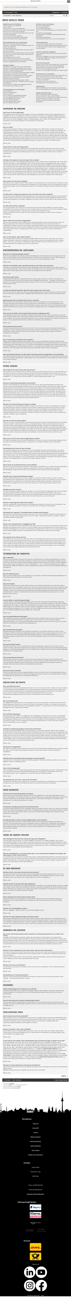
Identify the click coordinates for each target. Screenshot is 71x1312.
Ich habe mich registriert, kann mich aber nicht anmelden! (19, 30)
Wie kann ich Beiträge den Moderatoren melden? (16, 80)
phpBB (10, 1085)
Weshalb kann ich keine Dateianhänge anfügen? (16, 77)
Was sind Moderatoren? (42, 27)
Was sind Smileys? (8, 94)
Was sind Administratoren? (43, 25)
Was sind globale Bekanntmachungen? (14, 97)
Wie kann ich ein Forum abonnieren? (46, 81)
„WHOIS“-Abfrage (11, 1045)
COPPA (33, 163)
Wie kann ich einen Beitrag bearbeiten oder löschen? (17, 68)
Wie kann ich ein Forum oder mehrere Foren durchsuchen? (51, 64)
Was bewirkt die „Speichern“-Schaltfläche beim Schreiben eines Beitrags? (18, 82)
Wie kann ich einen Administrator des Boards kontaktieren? (48, 101)
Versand (36, 1132)
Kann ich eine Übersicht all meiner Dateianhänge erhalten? (52, 89)
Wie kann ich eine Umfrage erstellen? (13, 71)
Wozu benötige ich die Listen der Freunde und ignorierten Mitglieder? (51, 54)
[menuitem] (15, 12)
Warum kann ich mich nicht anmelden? (14, 31)
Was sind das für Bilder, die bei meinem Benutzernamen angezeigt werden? (18, 55)
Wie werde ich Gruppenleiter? (44, 33)
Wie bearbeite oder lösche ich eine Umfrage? (15, 74)
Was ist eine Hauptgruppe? (43, 37)
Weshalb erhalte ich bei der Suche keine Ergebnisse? (50, 66)
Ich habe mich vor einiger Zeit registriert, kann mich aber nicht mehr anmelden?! (18, 33)
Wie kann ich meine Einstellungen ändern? (14, 44)
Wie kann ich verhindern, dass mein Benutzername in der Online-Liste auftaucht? (18, 46)
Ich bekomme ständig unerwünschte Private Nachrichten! (51, 45)
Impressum (35, 1123)
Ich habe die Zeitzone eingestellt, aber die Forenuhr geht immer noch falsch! (18, 50)
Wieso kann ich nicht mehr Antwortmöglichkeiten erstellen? (19, 72)
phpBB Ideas (23, 1032)
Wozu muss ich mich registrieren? (12, 25)
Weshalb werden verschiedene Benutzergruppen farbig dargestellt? (50, 35)
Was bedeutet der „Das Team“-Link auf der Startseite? (50, 39)
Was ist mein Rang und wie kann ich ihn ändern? (16, 58)
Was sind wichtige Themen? (10, 100)
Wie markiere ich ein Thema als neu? (13, 86)
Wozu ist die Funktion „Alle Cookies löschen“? (15, 39)
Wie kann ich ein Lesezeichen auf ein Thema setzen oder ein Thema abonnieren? (51, 79)
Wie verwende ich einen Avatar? (11, 57)
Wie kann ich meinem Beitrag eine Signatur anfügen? (17, 69)
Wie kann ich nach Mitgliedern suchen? (46, 69)
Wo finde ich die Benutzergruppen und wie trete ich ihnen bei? (51, 30)
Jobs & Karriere (35, 1150)
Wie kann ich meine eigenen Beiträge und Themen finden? (52, 70)
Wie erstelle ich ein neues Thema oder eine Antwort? (17, 66)
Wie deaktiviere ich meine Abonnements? (47, 83)
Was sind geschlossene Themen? (12, 101)
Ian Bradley (11, 1083)
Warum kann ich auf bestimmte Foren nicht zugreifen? (17, 75)
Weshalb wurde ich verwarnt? (11, 78)
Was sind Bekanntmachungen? (11, 98)
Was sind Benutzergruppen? (43, 28)
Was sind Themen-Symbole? (11, 102)
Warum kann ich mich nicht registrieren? (14, 28)
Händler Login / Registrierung (35, 1154)
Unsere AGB (35, 1128)
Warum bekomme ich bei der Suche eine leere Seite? (50, 67)
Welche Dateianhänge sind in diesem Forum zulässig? (51, 88)
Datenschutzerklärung (35, 1141)
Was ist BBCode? (7, 91)
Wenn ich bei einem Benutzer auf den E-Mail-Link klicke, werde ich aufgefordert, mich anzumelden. (18, 61)
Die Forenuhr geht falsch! (10, 48)
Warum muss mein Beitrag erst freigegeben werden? (17, 84)
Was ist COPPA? (7, 27)
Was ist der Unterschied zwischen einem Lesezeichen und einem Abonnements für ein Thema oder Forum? (51, 76)
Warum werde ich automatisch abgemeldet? (15, 37)
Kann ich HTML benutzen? (10, 92)
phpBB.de (52, 307)
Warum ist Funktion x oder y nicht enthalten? (48, 96)
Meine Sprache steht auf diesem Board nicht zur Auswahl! (18, 53)
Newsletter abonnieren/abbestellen (35, 1194)
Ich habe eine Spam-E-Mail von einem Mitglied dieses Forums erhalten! (50, 47)
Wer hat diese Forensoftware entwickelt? (46, 94)
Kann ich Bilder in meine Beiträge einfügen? (15, 95)
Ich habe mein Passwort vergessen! (12, 36)
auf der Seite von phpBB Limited (46, 1021)
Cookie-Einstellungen (35, 1146)
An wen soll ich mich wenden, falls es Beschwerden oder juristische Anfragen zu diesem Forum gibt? (51, 98)
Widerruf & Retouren (35, 1137)
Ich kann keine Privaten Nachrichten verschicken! (49, 44)
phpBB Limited (40, 307)
